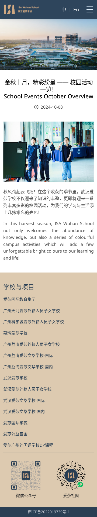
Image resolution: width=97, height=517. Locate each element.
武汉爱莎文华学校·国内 (24, 411)
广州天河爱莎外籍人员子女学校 (31, 310)
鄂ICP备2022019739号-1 (48, 511)
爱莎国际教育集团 (19, 299)
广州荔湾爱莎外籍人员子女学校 (31, 344)
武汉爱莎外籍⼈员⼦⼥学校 (27, 389)
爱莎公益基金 (15, 433)
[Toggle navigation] (88, 9)
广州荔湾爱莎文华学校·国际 (28, 355)
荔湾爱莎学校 (15, 333)
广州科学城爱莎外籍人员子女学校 (33, 321)
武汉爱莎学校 (15, 377)
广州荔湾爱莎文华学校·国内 (28, 366)
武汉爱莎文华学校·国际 (24, 400)
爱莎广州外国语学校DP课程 (28, 445)
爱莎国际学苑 (15, 422)
